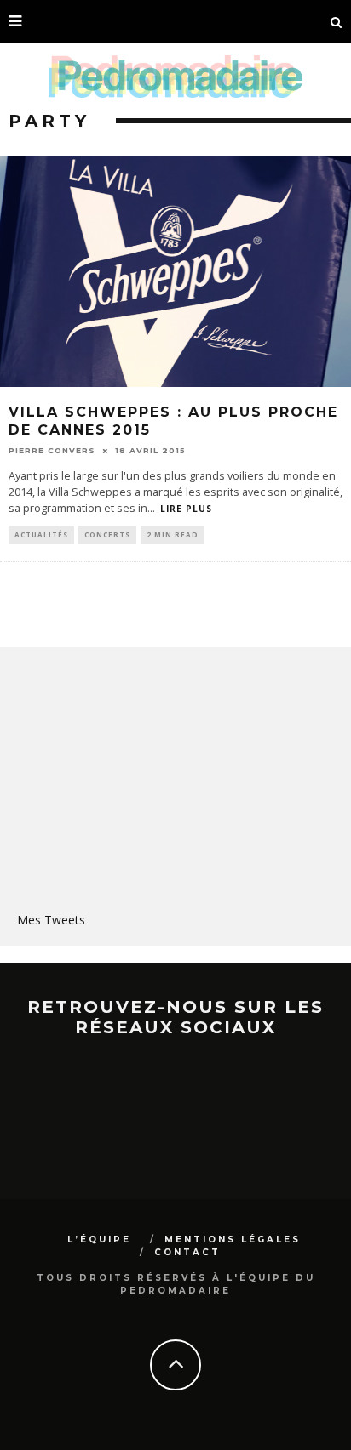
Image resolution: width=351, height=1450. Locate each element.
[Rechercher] (336, 21)
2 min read (173, 534)
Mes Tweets (51, 920)
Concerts (107, 534)
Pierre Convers (52, 450)
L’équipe (99, 1239)
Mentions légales (232, 1239)
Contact (187, 1252)
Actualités (41, 534)
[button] (175, 271)
